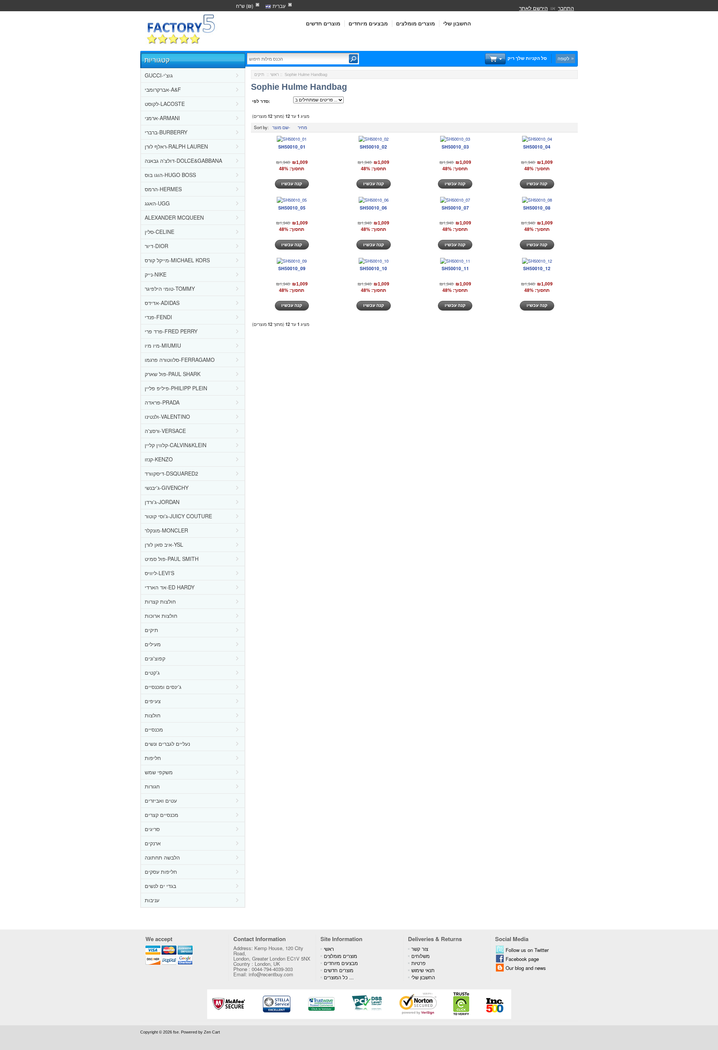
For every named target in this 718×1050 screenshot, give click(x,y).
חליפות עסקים (161, 871)
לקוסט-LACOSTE (165, 103)
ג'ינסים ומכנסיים (163, 686)
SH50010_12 (536, 268)
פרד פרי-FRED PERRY (171, 331)
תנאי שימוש (423, 970)
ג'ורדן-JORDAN (162, 502)
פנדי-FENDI (158, 317)
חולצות (152, 715)
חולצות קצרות (160, 601)
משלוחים (420, 955)
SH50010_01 (292, 146)
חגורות (152, 786)
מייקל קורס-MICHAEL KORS (177, 260)
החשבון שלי (457, 23)
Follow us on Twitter (527, 949)
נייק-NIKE (155, 274)
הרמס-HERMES (163, 189)
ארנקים (153, 843)
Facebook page (522, 958)
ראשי (274, 74)
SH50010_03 (455, 146)
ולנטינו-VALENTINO (167, 416)
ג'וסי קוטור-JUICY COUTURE (178, 516)
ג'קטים (152, 672)
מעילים (153, 644)
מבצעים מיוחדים (368, 23)
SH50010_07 (455, 207)
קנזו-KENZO (159, 459)
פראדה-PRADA (162, 402)
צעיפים (153, 701)
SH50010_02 (373, 146)
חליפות (153, 757)
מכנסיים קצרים (161, 814)
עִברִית (278, 5)
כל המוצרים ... (339, 977)
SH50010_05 (292, 207)
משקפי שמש (159, 772)
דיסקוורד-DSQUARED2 (171, 473)
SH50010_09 (292, 268)
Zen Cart (212, 1032)
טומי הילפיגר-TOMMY (170, 288)
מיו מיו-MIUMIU (163, 345)
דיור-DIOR (156, 246)
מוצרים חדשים (323, 23)
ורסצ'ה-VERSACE (165, 430)
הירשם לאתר (533, 8)
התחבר (566, 8)
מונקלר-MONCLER (166, 530)
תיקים (151, 630)
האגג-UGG (157, 203)
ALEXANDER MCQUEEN (174, 217)
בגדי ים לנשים (160, 885)
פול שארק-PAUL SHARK (172, 374)
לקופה (563, 58)
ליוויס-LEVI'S (159, 573)
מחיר (302, 127)
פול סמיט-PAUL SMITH (172, 558)
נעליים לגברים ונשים (167, 743)
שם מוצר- (281, 127)
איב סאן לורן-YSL (164, 544)
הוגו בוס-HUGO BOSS (170, 174)
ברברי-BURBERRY (166, 132)
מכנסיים (154, 729)
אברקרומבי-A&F (163, 89)
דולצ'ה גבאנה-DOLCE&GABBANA (183, 160)
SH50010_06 (373, 207)
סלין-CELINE (159, 231)
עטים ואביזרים (161, 800)
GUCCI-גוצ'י (159, 75)
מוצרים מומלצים (415, 23)
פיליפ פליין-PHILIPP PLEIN (176, 388)
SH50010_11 (455, 268)
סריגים (152, 829)
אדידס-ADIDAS (162, 302)
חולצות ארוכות (161, 615)
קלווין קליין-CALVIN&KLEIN (175, 445)
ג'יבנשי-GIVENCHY (166, 487)
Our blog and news (526, 967)
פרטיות (418, 963)
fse (176, 1032)
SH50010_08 (536, 207)
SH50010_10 (373, 268)
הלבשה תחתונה (162, 857)
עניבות (152, 900)
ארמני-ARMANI (162, 118)
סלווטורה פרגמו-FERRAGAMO (180, 359)
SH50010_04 (536, 146)
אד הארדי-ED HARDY (169, 587)
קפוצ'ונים (155, 658)
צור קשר (419, 948)
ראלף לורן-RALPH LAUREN (176, 146)
